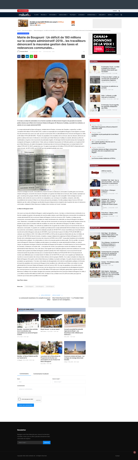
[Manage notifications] (134, 452)
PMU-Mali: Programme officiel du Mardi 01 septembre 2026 (105, 127)
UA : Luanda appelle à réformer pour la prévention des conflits (103, 142)
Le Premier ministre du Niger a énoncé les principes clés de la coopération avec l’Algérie (104, 150)
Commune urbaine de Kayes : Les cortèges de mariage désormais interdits (74, 357)
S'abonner (46, 442)
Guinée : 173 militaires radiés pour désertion (110, 262)
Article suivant (56, 295)
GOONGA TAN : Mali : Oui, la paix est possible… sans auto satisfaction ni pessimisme (110, 181)
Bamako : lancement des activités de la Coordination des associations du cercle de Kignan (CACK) (27, 331)
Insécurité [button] (101, 14)
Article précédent (45, 295)
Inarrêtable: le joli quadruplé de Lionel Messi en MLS (105, 135)
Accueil (19, 30)
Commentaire (21, 385)
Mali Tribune (43, 331)
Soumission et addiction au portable (109, 87)
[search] (121, 14)
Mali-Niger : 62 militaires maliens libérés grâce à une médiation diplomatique (109, 234)
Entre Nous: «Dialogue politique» (108, 191)
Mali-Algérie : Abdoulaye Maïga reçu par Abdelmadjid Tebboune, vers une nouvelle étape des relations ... (110, 273)
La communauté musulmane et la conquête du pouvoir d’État (34, 298)
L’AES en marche (106, 171)
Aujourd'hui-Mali (104, 185)
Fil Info (36, 14)
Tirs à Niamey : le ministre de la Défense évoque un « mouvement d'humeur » (110, 244)
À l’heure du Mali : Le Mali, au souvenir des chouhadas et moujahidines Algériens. (110, 78)
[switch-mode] (119, 10)
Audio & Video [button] (62, 14)
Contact (115, 10)
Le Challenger (104, 193)
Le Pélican (103, 99)
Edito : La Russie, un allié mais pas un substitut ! (109, 96)
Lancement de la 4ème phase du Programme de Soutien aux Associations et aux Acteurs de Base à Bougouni (50, 358)
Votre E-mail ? (56, 379)
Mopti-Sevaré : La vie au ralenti (50, 329)
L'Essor (65, 362)
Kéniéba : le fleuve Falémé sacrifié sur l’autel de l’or (27, 357)
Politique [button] (72, 14)
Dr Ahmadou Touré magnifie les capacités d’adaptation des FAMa (110, 106)
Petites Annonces (22, 10)
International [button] (91, 14)
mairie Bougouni (29, 286)
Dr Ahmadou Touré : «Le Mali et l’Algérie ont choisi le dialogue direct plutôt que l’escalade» (110, 69)
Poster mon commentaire (25, 405)
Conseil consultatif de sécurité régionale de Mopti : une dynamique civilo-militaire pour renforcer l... (73, 331)
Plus (116, 14)
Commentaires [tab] (24, 374)
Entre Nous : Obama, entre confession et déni (109, 213)
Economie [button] (81, 14)
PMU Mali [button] (43, 14)
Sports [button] (110, 14)
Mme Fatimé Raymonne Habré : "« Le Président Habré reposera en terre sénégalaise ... (67, 298)
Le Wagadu (19, 360)
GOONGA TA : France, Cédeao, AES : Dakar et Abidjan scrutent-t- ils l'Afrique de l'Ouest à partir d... (109, 203)
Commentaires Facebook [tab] (41, 374)
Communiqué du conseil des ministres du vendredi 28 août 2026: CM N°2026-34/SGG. (110, 254)
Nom (18, 379)
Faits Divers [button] (52, 14)
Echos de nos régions (27, 30)
